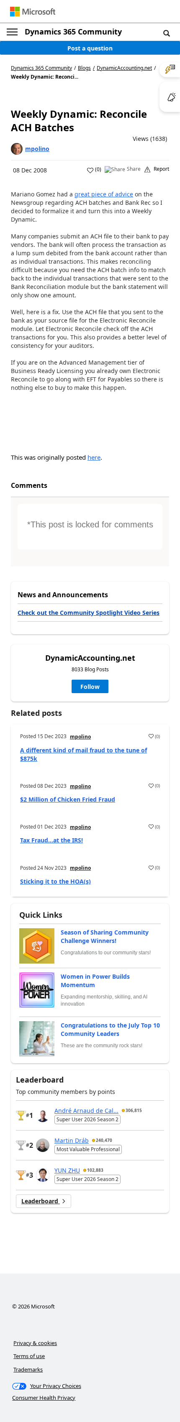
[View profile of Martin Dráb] (42, 1145)
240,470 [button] (104, 1140)
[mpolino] (17, 149)
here (93, 457)
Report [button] (161, 169)
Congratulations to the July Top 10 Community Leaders (110, 1029)
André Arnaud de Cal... (86, 1111)
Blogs (84, 67)
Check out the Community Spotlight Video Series (88, 613)
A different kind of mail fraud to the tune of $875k (83, 754)
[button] (166, 32)
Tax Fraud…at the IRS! (51, 840)
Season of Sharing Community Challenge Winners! (105, 936)
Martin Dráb (71, 1140)
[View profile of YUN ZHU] (42, 1175)
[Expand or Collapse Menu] (12, 32)
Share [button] (134, 169)
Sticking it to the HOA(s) (55, 881)
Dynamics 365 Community (73, 31)
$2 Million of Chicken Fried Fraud (67, 799)
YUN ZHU (67, 1170)
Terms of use (29, 1356)
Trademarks (28, 1369)
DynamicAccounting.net (124, 68)
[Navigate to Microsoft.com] (32, 11)
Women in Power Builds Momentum (95, 980)
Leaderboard (40, 1201)
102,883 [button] (95, 1170)
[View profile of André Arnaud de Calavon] (42, 1115)
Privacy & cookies (35, 1343)
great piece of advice (104, 194)
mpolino (37, 149)
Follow (90, 687)
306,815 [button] (134, 1110)
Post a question (90, 48)
